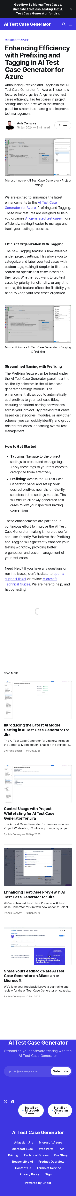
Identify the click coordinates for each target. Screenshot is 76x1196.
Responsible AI (22, 1161)
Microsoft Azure (17, 39)
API (62, 1149)
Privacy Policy (30, 1174)
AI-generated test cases (43, 218)
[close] (71, 9)
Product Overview (51, 1161)
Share (63, 125)
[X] (5, 1108)
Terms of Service (48, 1168)
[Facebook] (12, 1108)
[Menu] (70, 24)
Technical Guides (36, 1155)
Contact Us (23, 1168)
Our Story (61, 1155)
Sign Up (50, 1174)
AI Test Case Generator (27, 24)
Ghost (46, 1183)
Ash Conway (26, 123)
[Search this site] (64, 24)
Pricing (13, 1155)
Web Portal (46, 1149)
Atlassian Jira (24, 1142)
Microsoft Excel (22, 1149)
